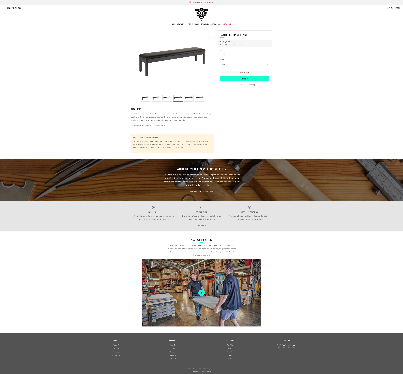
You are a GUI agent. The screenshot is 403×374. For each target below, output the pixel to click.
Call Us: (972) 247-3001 (13, 8)
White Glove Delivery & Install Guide (201, 191)
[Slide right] (206, 98)
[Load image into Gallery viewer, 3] (167, 98)
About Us (214, 252)
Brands (230, 352)
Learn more (200, 225)
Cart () (390, 8)
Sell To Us (173, 359)
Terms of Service (206, 371)
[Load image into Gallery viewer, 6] (199, 98)
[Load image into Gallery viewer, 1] (145, 98)
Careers (116, 352)
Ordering (173, 348)
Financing (173, 345)
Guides (230, 359)
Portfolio (230, 345)
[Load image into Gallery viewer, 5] (189, 98)
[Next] (222, 2)
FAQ (230, 355)
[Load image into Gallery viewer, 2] (156, 98)
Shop (173, 24)
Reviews (116, 359)
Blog (230, 348)
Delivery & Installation (226, 45)
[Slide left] (138, 98)
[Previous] (180, 2)
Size (221, 50)
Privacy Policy (196, 371)
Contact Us (116, 355)
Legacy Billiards (159, 125)
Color (222, 60)
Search (397, 8)
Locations (116, 348)
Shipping (173, 352)
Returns (173, 355)
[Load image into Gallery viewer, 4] (178, 98)
